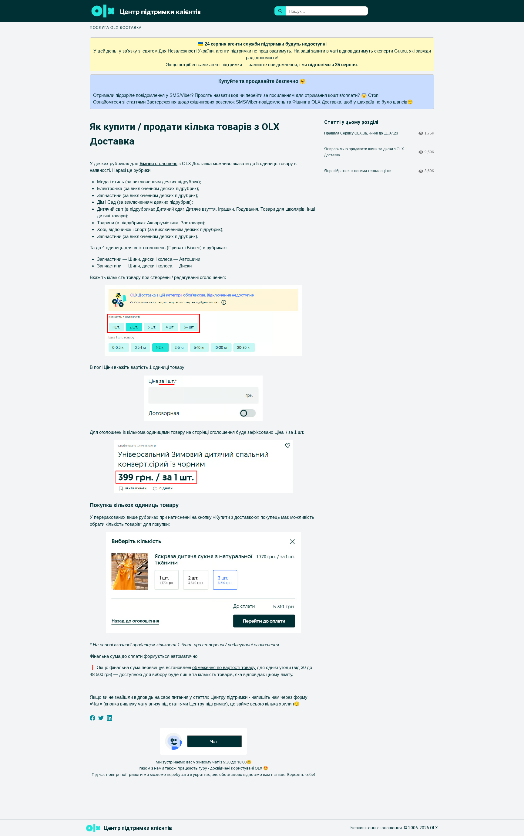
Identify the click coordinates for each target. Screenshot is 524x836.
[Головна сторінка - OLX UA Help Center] (162, 11)
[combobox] (327, 10)
